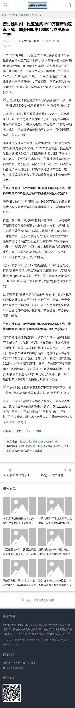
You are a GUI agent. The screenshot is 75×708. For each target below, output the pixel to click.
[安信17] (37, 8)
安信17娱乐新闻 (20, 14)
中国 (38, 431)
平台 (28, 431)
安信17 (45, 640)
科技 (18, 431)
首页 (4, 14)
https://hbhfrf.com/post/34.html (39, 441)
